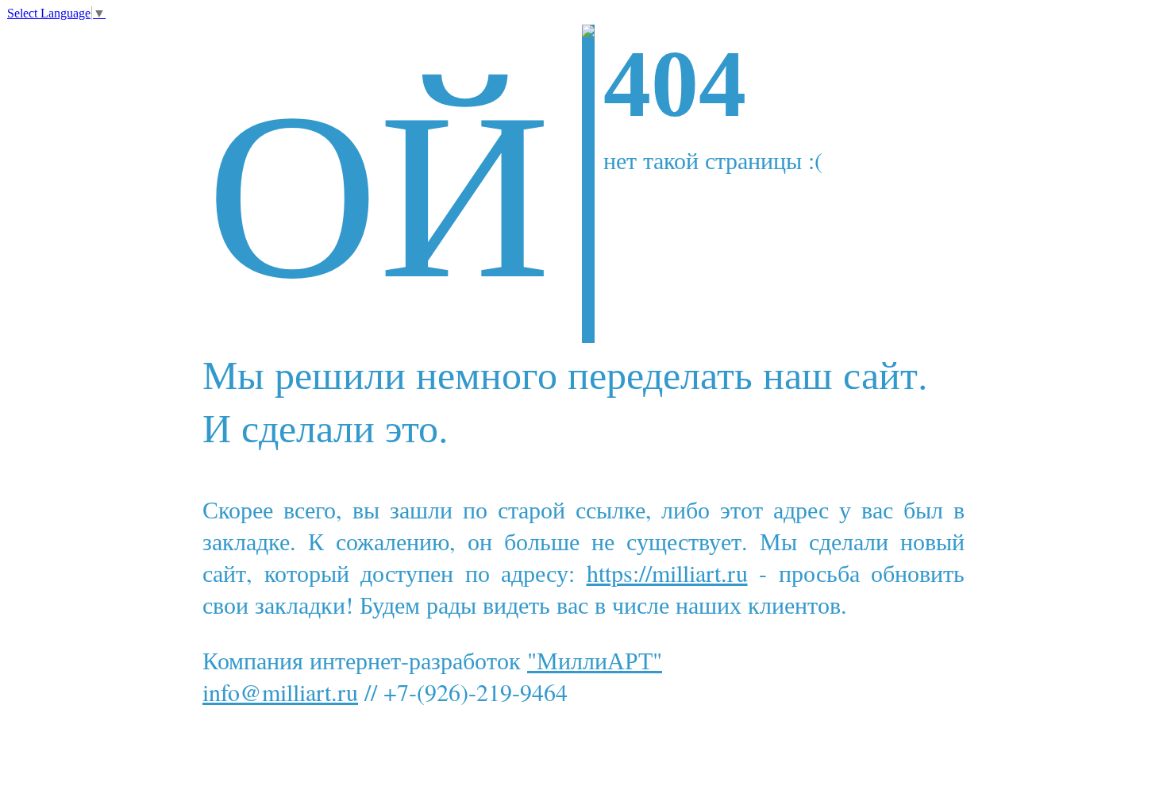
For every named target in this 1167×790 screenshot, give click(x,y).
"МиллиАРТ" (594, 660)
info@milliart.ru (280, 691)
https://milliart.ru (667, 572)
